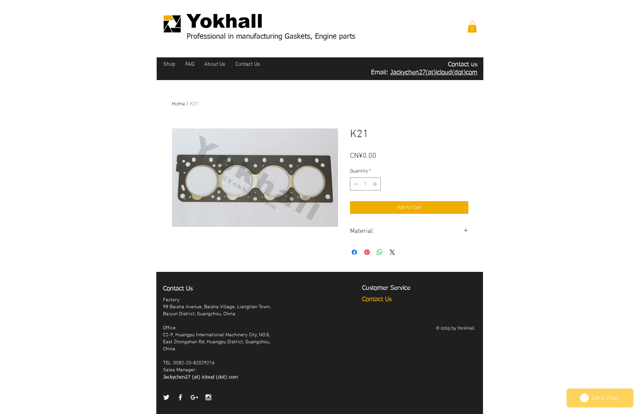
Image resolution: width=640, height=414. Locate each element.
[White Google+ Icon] (194, 397)
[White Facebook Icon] (180, 397)
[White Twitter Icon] (166, 397)
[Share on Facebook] (354, 252)
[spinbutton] (365, 184)
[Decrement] (355, 184)
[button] (472, 27)
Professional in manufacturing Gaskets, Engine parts (271, 36)
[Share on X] (392, 252)
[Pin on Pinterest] (367, 252)
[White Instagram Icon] (208, 397)
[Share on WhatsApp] (380, 252)
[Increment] (375, 184)
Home (178, 104)
